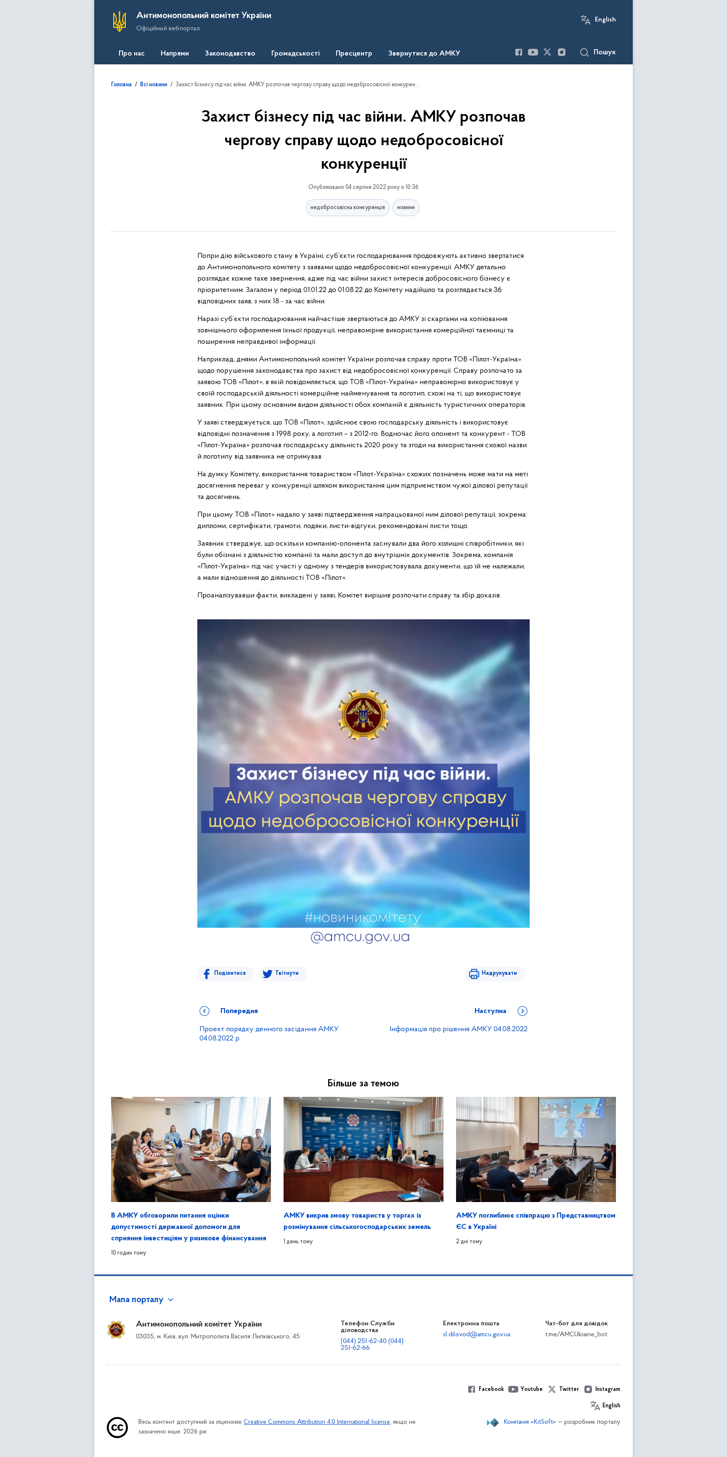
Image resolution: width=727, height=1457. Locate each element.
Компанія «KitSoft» (530, 1422)
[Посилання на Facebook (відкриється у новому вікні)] (519, 52)
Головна (121, 85)
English (605, 19)
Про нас (132, 54)
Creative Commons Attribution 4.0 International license (317, 1422)
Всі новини (153, 85)
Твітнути (287, 973)
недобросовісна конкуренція (347, 207)
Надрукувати (499, 973)
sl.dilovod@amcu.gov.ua (476, 1334)
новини (406, 207)
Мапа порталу (136, 1300)
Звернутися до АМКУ (424, 54)
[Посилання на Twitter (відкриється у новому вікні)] (547, 52)
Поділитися (230, 973)
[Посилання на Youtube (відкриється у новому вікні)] (533, 52)
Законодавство (230, 54)
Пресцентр (354, 54)
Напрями (175, 54)
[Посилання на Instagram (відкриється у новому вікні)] (562, 52)
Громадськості (295, 54)
